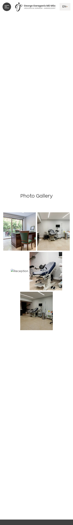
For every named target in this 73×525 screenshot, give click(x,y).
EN (64, 6)
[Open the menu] (7, 6)
